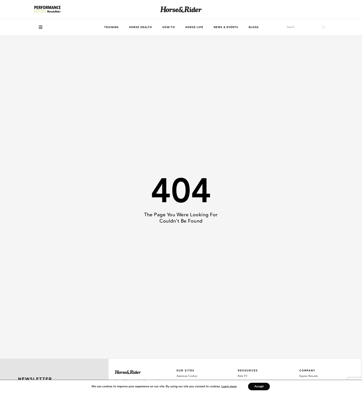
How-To (168, 27)
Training (111, 27)
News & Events (226, 27)
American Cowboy (187, 375)
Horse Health (140, 27)
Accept (259, 386)
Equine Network (308, 375)
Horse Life (194, 27)
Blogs (254, 27)
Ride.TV (242, 375)
